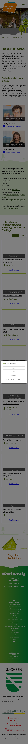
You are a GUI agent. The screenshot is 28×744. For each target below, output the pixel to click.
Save (14, 371)
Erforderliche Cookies (10, 363)
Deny (14, 368)
